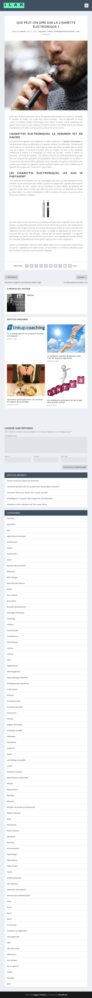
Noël (9, 819)
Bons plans (11, 601)
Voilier (9, 972)
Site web (64, 456)
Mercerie (10, 801)
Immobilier (11, 742)
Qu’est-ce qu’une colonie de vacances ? (23, 481)
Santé (9, 872)
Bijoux (9, 589)
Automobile (12, 554)
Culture (50, 31)
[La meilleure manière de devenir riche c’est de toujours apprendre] (66, 338)
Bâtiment (11, 571)
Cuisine (10, 648)
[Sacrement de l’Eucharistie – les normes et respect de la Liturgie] (26, 380)
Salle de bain (12, 866)
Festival (10, 719)
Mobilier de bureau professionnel (21, 807)
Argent (10, 548)
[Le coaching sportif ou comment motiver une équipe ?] (26, 327)
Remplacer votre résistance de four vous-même (27, 504)
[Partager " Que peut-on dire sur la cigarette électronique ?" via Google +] (36, 266)
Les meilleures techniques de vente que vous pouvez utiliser (64, 401)
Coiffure (10, 624)
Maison (10, 783)
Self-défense (12, 884)
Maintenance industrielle (17, 778)
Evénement (11, 713)
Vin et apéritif (13, 966)
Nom (7, 456)
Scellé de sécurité (14, 878)
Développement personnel (64, 31)
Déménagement (13, 671)
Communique (12, 630)
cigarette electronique (71, 141)
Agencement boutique (16, 536)
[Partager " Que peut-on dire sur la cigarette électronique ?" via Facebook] (26, 266)
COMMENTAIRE (11, 436)
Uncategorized (13, 937)
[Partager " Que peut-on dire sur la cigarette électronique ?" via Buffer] (55, 266)
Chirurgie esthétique (15, 613)
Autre (9, 560)
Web (9, 984)
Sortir (9, 907)
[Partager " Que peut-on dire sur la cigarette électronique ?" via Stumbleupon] (60, 266)
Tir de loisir (11, 925)
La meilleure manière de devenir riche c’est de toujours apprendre (64, 357)
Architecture (12, 542)
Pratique (10, 842)
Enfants (10, 695)
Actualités (42, 31)
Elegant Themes (39, 995)
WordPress (62, 995)
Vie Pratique (12, 960)
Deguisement (12, 666)
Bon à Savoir (12, 595)
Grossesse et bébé (14, 730)
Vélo (9, 942)
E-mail (36, 456)
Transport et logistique (17, 931)
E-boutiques (12, 689)
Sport (9, 913)
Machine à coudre (14, 772)
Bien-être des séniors (16, 583)
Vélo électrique (13, 948)
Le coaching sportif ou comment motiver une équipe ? (25, 334)
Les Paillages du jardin (16, 760)
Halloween (11, 736)
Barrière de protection (16, 565)
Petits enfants (13, 831)
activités (10, 518)
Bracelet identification (16, 607)
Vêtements (11, 954)
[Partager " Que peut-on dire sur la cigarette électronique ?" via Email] (65, 266)
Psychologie (12, 854)
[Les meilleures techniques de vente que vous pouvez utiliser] (66, 380)
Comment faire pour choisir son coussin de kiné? (27, 492)
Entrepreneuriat (13, 701)
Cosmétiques (12, 642)
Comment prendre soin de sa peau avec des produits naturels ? (33, 486)
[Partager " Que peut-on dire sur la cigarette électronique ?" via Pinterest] (45, 266)
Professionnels (13, 848)
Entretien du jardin (15, 707)
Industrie (10, 748)
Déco (9, 660)
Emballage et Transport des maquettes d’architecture (30, 498)
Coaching (11, 619)
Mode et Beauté (13, 813)
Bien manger (12, 577)
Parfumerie (11, 825)
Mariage (10, 795)
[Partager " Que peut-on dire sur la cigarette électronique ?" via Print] (69, 266)
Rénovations (12, 860)
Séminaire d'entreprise (16, 889)
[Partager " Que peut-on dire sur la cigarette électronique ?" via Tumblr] (41, 266)
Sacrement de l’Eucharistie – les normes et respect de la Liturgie (25, 400)
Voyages (10, 978)
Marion (22, 31)
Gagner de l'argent (15, 724)
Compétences (12, 636)
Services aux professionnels (18, 895)
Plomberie (11, 836)
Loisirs (9, 766)
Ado (8, 530)
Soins (9, 901)
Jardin (9, 754)
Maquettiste (12, 789)
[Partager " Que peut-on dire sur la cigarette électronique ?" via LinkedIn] (50, 266)
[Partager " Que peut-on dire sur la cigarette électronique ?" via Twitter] (31, 266)
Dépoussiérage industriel (17, 677)
